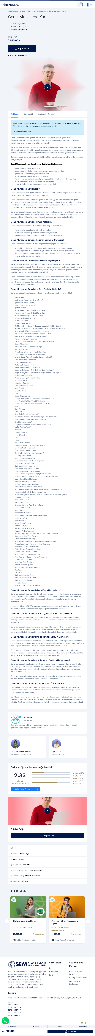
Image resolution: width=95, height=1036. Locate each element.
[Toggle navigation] (91, 4)
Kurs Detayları (16, 55)
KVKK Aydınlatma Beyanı (75, 972)
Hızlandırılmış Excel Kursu (24, 921)
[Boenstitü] (15, 719)
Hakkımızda (53, 971)
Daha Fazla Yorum (22, 789)
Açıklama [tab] (14, 114)
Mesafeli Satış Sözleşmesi (74, 982)
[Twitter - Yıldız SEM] (82, 1022)
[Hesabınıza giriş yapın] (85, 4)
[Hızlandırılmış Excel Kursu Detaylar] (28, 907)
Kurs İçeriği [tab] (28, 114)
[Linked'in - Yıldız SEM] (85, 1022)
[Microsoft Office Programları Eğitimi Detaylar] (67, 907)
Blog (50, 968)
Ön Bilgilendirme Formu (78, 978)
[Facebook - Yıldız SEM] (79, 1022)
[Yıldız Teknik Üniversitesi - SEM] (11, 4)
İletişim (51, 975)
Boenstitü (27, 718)
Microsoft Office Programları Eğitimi (64, 922)
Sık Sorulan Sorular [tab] (46, 114)
